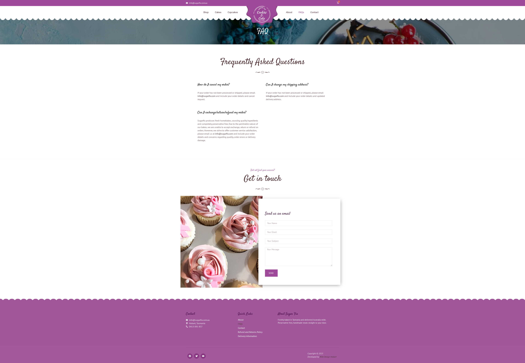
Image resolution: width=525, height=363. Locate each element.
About (289, 12)
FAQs (301, 12)
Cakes (218, 12)
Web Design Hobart (328, 356)
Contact (314, 12)
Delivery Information (247, 336)
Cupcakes (233, 12)
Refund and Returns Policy (250, 332)
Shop (206, 12)
